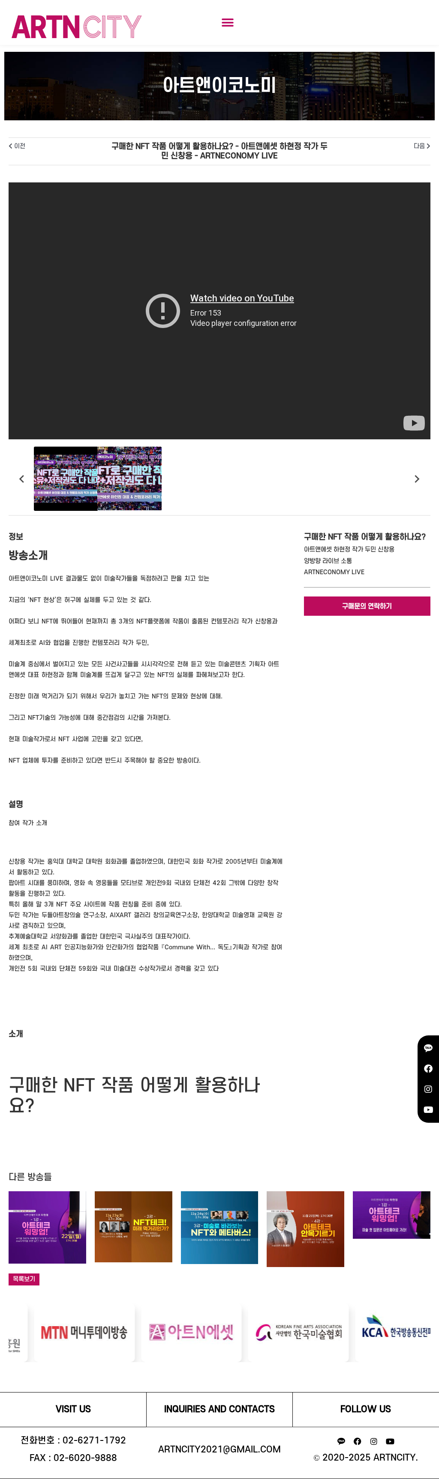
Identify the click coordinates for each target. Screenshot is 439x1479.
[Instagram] (428, 1089)
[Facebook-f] (357, 1441)
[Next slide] (417, 479)
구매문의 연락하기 (367, 606)
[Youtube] (428, 1109)
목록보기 (24, 1279)
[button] (227, 22)
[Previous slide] (22, 479)
